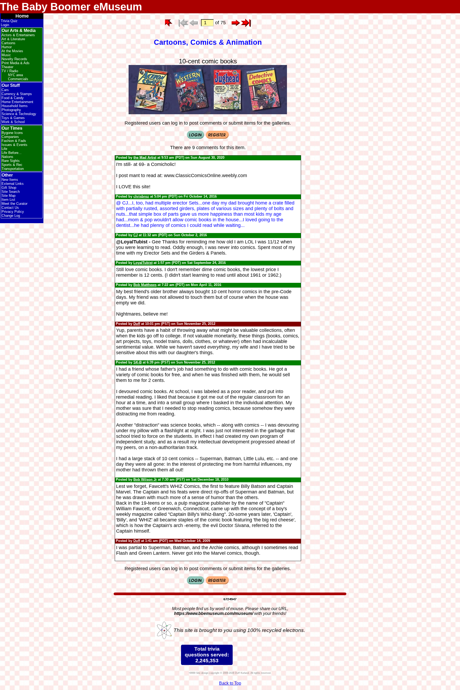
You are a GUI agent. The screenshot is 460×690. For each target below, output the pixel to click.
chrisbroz (141, 196)
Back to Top (230, 683)
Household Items (15, 106)
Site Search (11, 192)
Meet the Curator (14, 204)
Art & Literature (13, 39)
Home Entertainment (17, 102)
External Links (13, 184)
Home (22, 16)
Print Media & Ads (16, 63)
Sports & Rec (12, 165)
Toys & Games (13, 118)
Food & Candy (13, 98)
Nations (7, 157)
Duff (136, 324)
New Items (10, 180)
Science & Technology (19, 114)
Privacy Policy (13, 212)
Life (4, 149)
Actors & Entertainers (18, 35)
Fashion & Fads (14, 141)
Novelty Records (14, 59)
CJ (135, 235)
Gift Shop (9, 188)
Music (6, 55)
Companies (10, 137)
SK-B (137, 362)
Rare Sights (11, 161)
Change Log (11, 216)
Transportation (13, 169)
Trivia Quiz (9, 21)
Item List (8, 200)
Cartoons (8, 43)
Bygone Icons (12, 133)
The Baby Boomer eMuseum (71, 7)
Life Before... (12, 153)
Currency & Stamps (17, 94)
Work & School (13, 122)
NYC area (15, 75)
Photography (11, 110)
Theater (7, 67)
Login (5, 25)
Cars (5, 90)
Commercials (18, 79)
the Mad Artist (144, 158)
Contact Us (10, 208)
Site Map (8, 196)
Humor (7, 47)
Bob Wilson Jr (145, 479)
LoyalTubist (143, 263)
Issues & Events (14, 145)
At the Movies (12, 51)
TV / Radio (10, 71)
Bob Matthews (145, 285)
